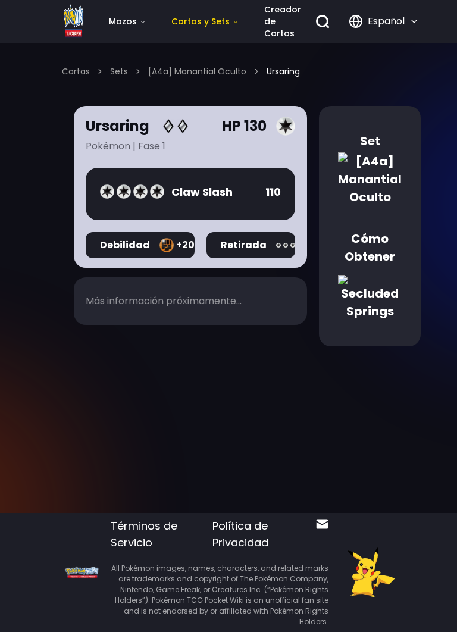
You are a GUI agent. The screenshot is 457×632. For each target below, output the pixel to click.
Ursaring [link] (283, 71)
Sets (119, 71)
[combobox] (384, 21)
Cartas (76, 71)
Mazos (123, 21)
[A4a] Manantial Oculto (197, 71)
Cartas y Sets (200, 21)
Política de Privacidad (240, 534)
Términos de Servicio (144, 534)
